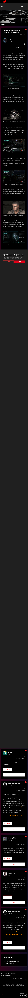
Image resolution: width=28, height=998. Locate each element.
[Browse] (2, 6)
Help (22, 6)
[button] (4, 769)
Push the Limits (6, 963)
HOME (9, 974)
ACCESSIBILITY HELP (6, 976)
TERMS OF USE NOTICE (9, 984)
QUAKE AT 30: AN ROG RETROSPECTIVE (11, 961)
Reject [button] (8, 261)
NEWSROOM (14, 974)
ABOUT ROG (4, 974)
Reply (14, 775)
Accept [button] (19, 261)
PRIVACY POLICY (18, 984)
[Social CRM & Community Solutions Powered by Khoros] (23, 994)
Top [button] (2, 994)
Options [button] (26, 24)
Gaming (3, 24)
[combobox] (14, 16)
